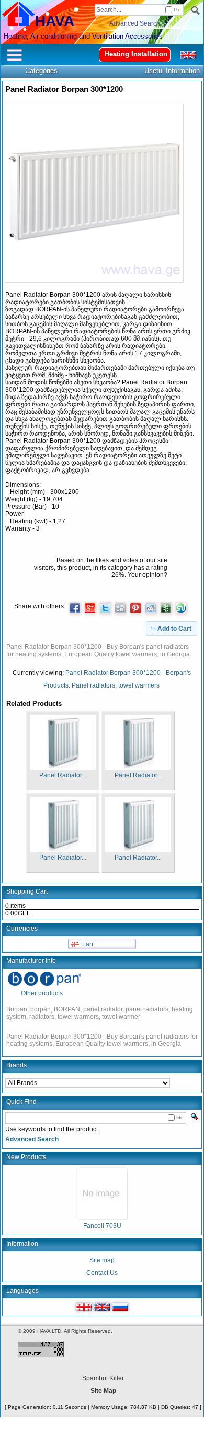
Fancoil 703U (102, 1226)
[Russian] (120, 1307)
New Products (26, 1157)
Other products (42, 993)
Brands (16, 1065)
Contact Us (102, 1272)
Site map (102, 1260)
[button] (171, 628)
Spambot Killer (103, 1378)
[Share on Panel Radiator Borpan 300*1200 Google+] (90, 608)
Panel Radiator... (62, 775)
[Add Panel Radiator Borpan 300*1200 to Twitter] (105, 608)
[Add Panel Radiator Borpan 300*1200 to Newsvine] (166, 608)
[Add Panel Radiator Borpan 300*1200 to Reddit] (150, 608)
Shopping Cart (27, 891)
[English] (102, 1307)
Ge (177, 10)
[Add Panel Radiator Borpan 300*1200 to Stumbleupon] (181, 608)
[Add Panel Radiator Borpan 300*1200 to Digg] (120, 608)
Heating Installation (136, 54)
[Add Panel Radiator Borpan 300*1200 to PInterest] (135, 608)
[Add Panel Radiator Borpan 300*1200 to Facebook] (75, 608)
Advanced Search (134, 23)
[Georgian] (84, 1307)
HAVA (54, 21)
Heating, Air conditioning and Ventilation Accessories (83, 36)
